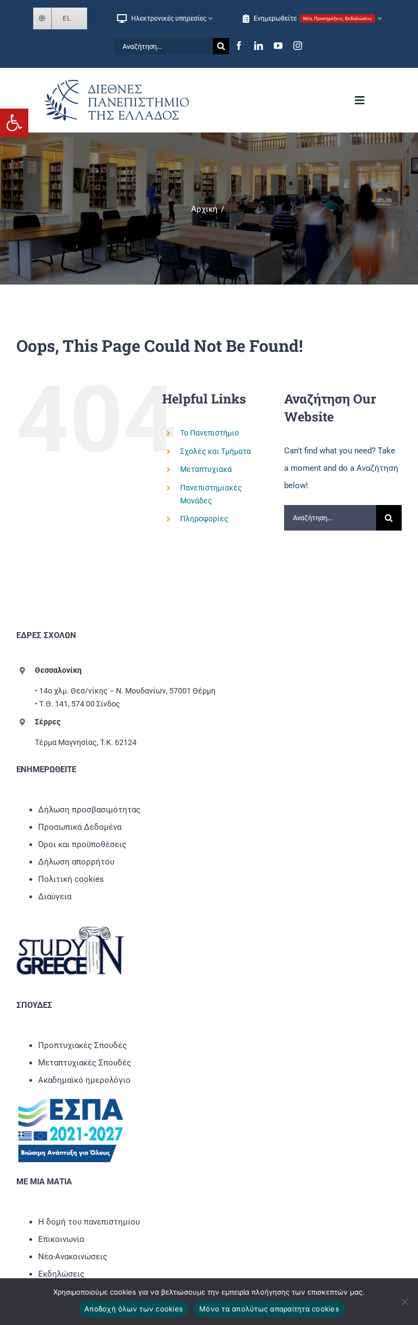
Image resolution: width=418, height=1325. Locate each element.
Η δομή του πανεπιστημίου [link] (89, 1222)
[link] (14, 123)
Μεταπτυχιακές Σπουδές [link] (84, 1063)
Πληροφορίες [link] (204, 518)
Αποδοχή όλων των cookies (133, 1308)
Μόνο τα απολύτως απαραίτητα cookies (269, 1308)
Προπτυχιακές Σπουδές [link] (82, 1045)
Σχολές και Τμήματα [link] (215, 451)
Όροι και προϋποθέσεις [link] (82, 844)
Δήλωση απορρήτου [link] (76, 862)
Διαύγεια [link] (54, 896)
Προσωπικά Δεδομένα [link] (79, 827)
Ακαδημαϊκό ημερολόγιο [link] (84, 1080)
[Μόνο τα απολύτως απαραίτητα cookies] (404, 1301)
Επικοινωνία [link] (61, 1239)
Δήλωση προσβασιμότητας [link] (89, 810)
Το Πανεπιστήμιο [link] (209, 432)
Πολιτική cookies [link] (71, 879)
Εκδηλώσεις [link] (61, 1274)
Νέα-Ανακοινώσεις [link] (72, 1256)
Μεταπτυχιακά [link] (206, 469)
